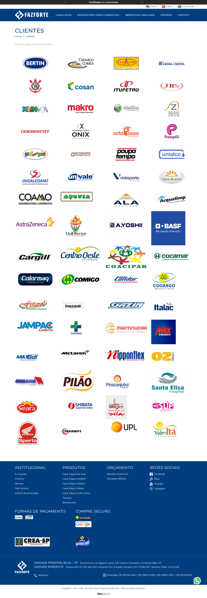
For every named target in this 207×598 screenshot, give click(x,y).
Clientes (19, 483)
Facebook (159, 474)
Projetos (19, 478)
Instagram (159, 488)
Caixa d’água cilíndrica (74, 483)
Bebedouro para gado (140, 15)
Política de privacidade (26, 493)
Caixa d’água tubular (73, 488)
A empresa (20, 474)
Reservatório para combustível (98, 15)
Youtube (158, 483)
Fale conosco (22, 488)
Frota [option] (136, 2)
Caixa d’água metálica (74, 478)
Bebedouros (69, 502)
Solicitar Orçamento (117, 474)
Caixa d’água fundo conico (76, 493)
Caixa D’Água (64, 15)
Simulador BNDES (116, 478)
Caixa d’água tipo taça (74, 474)
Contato (183, 15)
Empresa (166, 15)
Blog (156, 478)
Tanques (67, 498)
